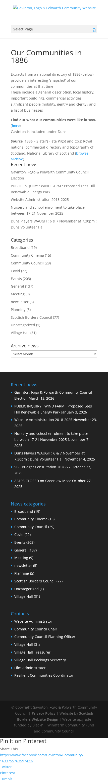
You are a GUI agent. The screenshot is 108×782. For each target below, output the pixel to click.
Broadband (20, 247)
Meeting (18, 294)
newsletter (20, 301)
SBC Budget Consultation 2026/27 (42, 467)
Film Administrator (30, 667)
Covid (15, 270)
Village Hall (20, 332)
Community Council (27, 263)
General (17, 286)
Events (16, 278)
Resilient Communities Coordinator (43, 675)
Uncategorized (23, 325)
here (16, 125)
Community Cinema (27, 255)
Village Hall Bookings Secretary (40, 660)
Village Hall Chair (28, 644)
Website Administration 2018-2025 (40, 199)
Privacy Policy (44, 713)
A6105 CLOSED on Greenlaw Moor (42, 480)
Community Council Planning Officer (44, 636)
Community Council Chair (35, 629)
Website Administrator (33, 621)
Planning (18, 309)
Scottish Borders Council (31, 317)
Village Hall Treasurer (32, 652)
